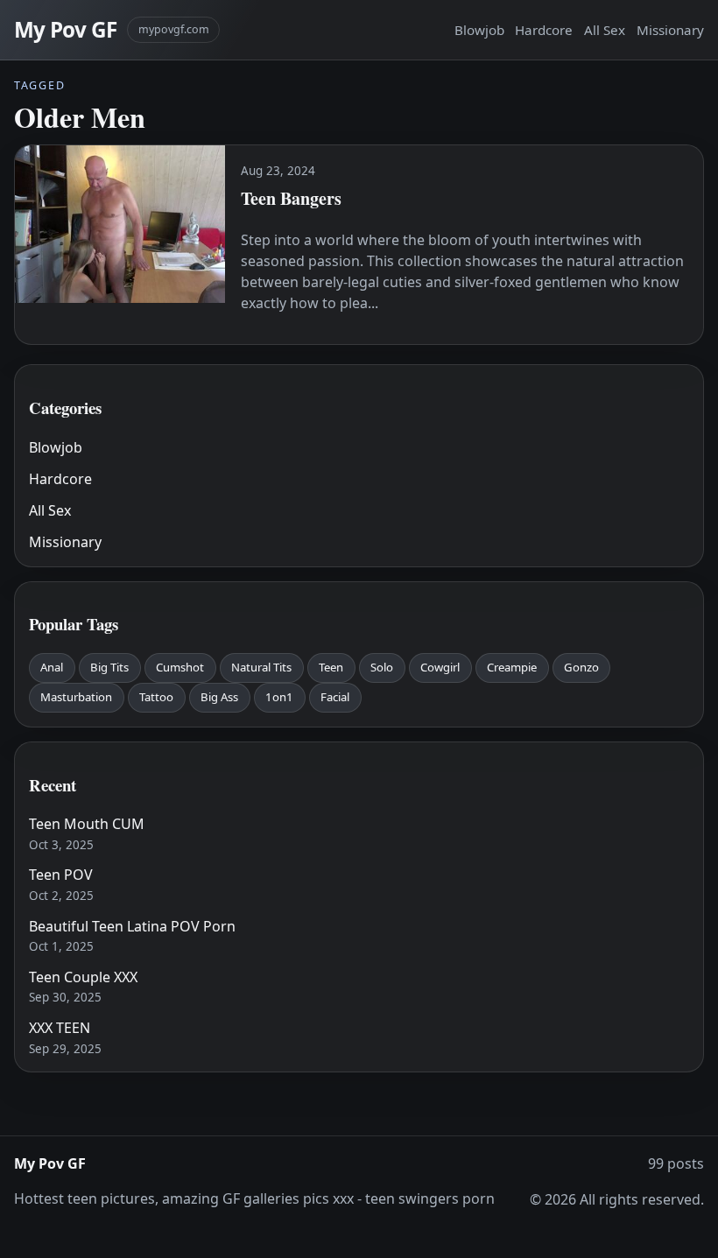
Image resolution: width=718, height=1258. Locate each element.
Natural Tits (261, 667)
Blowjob (479, 30)
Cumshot (180, 667)
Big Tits (109, 667)
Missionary (670, 30)
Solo (381, 667)
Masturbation (76, 697)
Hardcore (544, 30)
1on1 (279, 697)
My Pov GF (65, 29)
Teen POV (61, 874)
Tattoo (156, 697)
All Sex (604, 30)
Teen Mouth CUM (86, 823)
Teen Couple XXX (83, 977)
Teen (331, 667)
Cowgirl (440, 667)
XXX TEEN (59, 1027)
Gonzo (581, 667)
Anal (51, 667)
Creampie (512, 667)
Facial (334, 697)
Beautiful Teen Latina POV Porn (132, 926)
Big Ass (219, 697)
